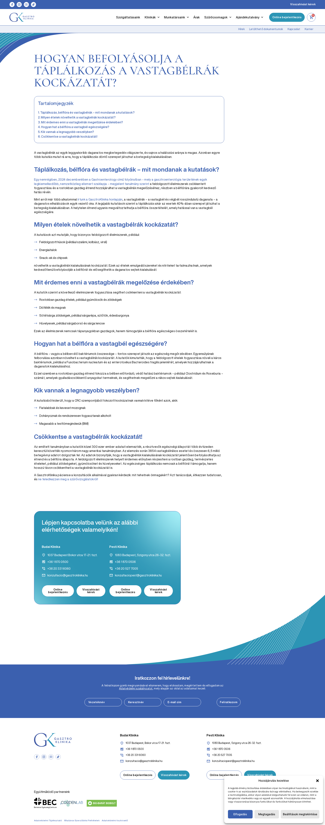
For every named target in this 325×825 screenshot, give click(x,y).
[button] (317, 781)
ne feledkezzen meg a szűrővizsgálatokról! (68, 479)
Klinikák (150, 17)
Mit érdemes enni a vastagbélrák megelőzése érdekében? (82, 122)
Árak (196, 17)
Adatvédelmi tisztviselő (115, 820)
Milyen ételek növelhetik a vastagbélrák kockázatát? (78, 117)
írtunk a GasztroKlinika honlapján (100, 199)
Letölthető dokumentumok (266, 29)
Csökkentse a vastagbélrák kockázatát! (69, 136)
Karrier (309, 29)
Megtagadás (266, 814)
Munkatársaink (174, 17)
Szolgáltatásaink (128, 17)
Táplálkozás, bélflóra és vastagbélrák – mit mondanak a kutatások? (87, 112)
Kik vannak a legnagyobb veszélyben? (67, 131)
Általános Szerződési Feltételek (81, 820)
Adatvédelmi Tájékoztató (48, 820)
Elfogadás (240, 814)
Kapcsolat (294, 29)
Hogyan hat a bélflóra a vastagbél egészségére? (75, 126)
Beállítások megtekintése (300, 814)
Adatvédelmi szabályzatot (136, 688)
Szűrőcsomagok (216, 17)
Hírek (241, 29)
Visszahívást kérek (303, 4)
